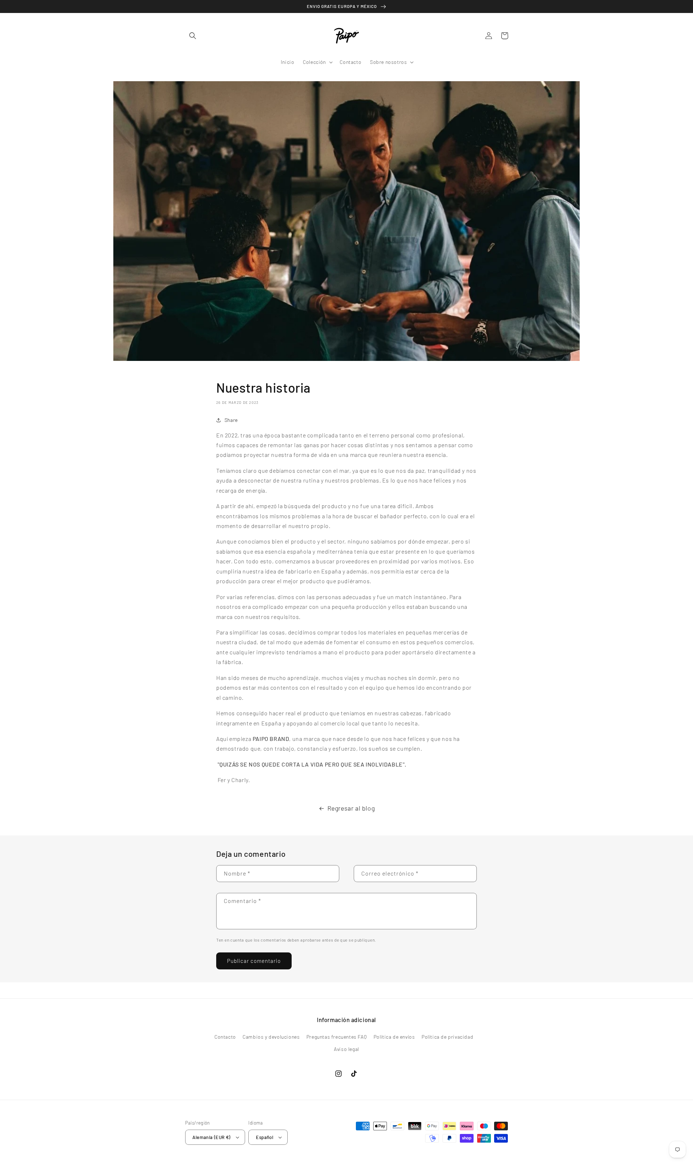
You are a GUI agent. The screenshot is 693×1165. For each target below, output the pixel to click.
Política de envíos (394, 1037)
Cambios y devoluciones (271, 1037)
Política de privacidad (447, 1037)
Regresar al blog (351, 808)
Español (264, 1137)
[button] (193, 36)
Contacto (225, 1037)
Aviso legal (346, 1049)
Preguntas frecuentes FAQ (336, 1037)
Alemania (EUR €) (211, 1137)
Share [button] (231, 420)
